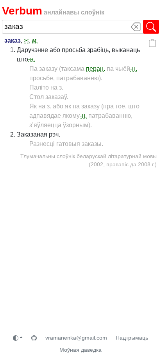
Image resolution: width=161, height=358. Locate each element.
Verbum (22, 10)
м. (35, 40)
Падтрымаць (132, 338)
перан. (95, 68)
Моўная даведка (80, 350)
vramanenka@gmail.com (76, 338)
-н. (31, 59)
